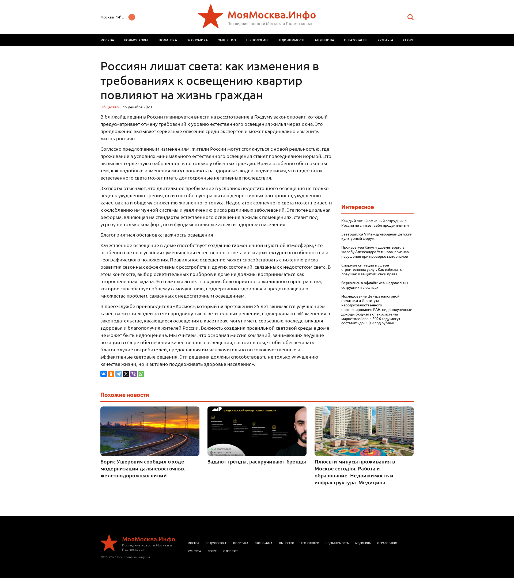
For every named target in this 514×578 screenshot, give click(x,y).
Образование (356, 40)
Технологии (257, 40)
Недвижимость (291, 40)
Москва (107, 40)
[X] (126, 374)
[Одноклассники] (111, 374)
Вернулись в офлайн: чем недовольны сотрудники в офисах (374, 285)
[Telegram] (118, 374)
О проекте (231, 551)
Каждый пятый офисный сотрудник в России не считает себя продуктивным (375, 222)
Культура (385, 40)
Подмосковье (136, 40)
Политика (168, 40)
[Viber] (133, 374)
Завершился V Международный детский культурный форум (376, 236)
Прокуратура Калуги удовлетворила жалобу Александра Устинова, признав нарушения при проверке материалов (375, 251)
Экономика (197, 40)
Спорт (408, 40)
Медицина (324, 40)
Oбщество (109, 106)
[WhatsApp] (141, 374)
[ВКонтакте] (103, 374)
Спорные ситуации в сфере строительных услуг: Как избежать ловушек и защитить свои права (371, 269)
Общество (227, 40)
